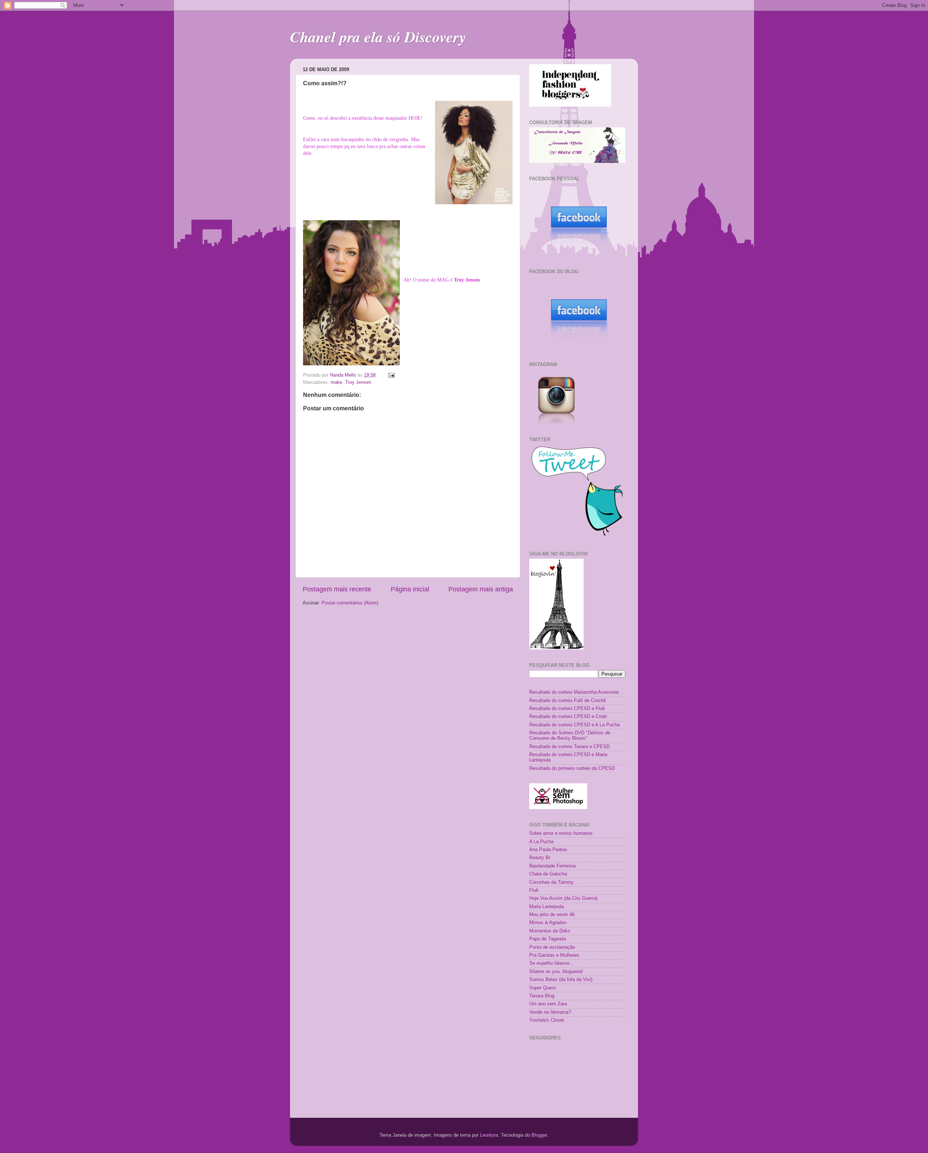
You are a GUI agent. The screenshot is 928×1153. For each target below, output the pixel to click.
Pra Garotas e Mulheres (554, 955)
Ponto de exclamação (552, 947)
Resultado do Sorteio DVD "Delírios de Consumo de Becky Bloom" (569, 735)
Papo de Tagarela (547, 938)
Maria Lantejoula (546, 906)
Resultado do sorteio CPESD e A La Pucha (574, 724)
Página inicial (410, 589)
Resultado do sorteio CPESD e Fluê (567, 708)
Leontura (489, 1135)
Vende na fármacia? (550, 1012)
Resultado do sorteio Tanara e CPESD (569, 746)
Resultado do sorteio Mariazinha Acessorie (574, 692)
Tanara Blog (541, 995)
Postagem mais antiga (480, 589)
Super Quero (542, 987)
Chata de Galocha (548, 874)
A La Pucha (541, 841)
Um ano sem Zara (548, 1003)
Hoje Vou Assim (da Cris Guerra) (563, 898)
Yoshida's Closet (546, 1020)
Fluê (533, 890)
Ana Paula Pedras (548, 849)
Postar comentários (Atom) (350, 603)
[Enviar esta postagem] (391, 375)
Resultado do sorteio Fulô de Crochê (567, 700)
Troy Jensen (358, 382)
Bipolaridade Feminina (552, 866)
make (336, 382)
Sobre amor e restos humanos (561, 833)
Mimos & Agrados (548, 922)
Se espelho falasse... (551, 963)
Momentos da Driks (549, 931)
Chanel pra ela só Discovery (378, 37)
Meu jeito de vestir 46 (552, 914)
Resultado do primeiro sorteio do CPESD (572, 768)
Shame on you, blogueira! (556, 971)
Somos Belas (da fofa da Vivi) (560, 979)
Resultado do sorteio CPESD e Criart (568, 716)
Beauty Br (539, 857)
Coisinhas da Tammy (551, 882)
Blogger (539, 1135)
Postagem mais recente (337, 589)
